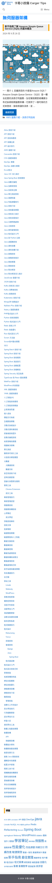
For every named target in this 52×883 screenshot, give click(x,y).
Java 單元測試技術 (11, 194)
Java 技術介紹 (9, 206)
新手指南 (14, 857)
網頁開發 (27, 862)
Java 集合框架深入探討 (13, 274)
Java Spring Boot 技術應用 (14, 178)
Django (10, 649)
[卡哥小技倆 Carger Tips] (7, 3)
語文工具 (9, 493)
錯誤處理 (31, 866)
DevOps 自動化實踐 (11, 166)
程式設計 (7, 629)
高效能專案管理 (10, 797)
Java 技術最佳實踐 (11, 210)
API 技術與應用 (10, 138)
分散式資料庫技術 (11, 429)
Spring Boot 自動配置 (12, 366)
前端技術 (9, 641)
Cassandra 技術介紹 (12, 154)
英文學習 (9, 517)
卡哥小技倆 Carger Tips (30, 3)
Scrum (20, 830)
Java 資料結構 (9, 246)
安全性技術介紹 (10, 473)
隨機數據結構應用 (11, 773)
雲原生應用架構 (10, 777)
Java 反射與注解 (10, 190)
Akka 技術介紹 (9, 130)
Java (9, 653)
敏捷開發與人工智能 (12, 537)
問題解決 (39, 835)
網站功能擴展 (9, 681)
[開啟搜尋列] (3, 9)
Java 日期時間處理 (11, 222)
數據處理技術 (9, 561)
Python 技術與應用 (11, 318)
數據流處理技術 (10, 553)
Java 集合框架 (9, 270)
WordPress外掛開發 (11, 385)
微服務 (39, 841)
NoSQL (13, 824)
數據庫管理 (8, 549)
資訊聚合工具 (9, 725)
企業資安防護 (9, 410)
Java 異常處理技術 (11, 230)
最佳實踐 (27, 857)
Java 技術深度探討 (11, 218)
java (38, 819)
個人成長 (7, 414)
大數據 (6, 461)
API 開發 (22, 820)
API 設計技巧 (9, 146)
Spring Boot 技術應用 (12, 358)
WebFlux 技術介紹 (11, 381)
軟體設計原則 (9, 745)
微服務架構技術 (10, 509)
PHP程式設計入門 (11, 314)
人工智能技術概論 (11, 406)
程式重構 (18, 862)
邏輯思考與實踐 (10, 761)
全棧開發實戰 (9, 421)
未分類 (6, 577)
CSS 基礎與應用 (10, 158)
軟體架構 (7, 733)
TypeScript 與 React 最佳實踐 (15, 378)
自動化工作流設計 (11, 705)
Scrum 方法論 (9, 338)
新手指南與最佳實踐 (12, 569)
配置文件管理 (9, 765)
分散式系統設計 (10, 425)
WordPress (10, 593)
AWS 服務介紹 (13, 117)
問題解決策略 (9, 445)
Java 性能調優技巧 (11, 202)
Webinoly (9, 589)
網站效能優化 (9, 685)
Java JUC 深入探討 (11, 174)
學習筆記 (21, 841)
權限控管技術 (9, 601)
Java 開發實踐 (9, 262)
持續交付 (40, 847)
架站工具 (7, 581)
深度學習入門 (9, 609)
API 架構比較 (9, 142)
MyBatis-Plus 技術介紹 (13, 306)
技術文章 (7, 525)
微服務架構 (10, 741)
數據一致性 (27, 852)
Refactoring (10, 633)
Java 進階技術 (9, 254)
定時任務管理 (9, 477)
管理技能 (7, 673)
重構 (15, 866)
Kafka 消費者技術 (11, 290)
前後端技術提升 (10, 433)
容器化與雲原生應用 (12, 481)
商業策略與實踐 (10, 441)
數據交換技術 (9, 541)
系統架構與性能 (10, 677)
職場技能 (7, 697)
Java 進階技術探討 (11, 258)
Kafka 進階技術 (10, 294)
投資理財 (7, 529)
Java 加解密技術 (10, 186)
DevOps (30, 819)
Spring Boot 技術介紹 (12, 354)
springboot (8, 835)
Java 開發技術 (9, 266)
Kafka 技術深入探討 (11, 286)
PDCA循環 (20, 824)
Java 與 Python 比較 (12, 238)
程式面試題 (10, 661)
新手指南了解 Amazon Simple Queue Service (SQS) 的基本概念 (24, 27)
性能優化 (18, 847)
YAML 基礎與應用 (11, 394)
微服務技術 (8, 505)
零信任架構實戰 (10, 785)
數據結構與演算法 (11, 557)
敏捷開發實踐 (9, 533)
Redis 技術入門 (10, 326)
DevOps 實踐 (9, 162)
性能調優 (30, 847)
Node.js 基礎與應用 (11, 310)
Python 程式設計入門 (12, 322)
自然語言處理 (8, 866)
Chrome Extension (13, 489)
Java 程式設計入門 (11, 234)
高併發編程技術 (10, 793)
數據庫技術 (8, 545)
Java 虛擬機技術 (10, 242)
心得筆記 (7, 513)
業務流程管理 (9, 597)
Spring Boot (13, 657)
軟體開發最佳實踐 (11, 749)
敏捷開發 (17, 852)
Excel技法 (8, 170)
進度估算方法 (9, 753)
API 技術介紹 (9, 134)
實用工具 (7, 485)
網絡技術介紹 (9, 693)
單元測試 (7, 449)
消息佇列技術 (28, 117)
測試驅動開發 (9, 613)
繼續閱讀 (9, 112)
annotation (14, 820)
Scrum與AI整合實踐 (11, 342)
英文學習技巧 (9, 709)
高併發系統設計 (10, 789)
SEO (6, 346)
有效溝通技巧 (9, 573)
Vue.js (8, 637)
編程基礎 (35, 862)
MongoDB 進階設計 (11, 302)
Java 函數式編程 (10, 182)
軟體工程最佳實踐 (11, 729)
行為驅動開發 (9, 713)
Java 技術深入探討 (11, 214)
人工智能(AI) (9, 398)
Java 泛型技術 (9, 226)
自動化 (43, 862)
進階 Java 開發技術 (11, 757)
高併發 (39, 866)
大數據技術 (10, 465)
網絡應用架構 (9, 689)
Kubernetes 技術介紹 (12, 298)
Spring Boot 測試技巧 (12, 362)
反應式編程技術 (10, 437)
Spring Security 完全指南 (13, 374)
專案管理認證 (9, 501)
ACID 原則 (7, 820)
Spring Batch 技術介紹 (12, 350)
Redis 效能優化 (10, 330)
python (27, 824)
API (7, 737)
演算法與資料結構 (11, 617)
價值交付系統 (9, 417)
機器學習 (37, 858)
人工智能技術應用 (11, 402)
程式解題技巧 (9, 625)
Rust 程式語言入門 (11, 334)
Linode (8, 585)
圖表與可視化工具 (11, 453)
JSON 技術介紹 (10, 282)
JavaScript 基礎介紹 (12, 278)
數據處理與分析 (10, 565)
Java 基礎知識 (9, 198)
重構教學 (22, 866)
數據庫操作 (37, 852)
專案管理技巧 (9, 497)
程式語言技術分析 (11, 669)
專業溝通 (32, 841)
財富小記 (7, 721)
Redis (33, 824)
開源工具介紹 (9, 769)
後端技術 (9, 645)
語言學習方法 (9, 717)
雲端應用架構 (9, 781)
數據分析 (9, 469)
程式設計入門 (9, 665)
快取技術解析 (9, 521)
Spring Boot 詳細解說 (12, 370)
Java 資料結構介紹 (11, 250)
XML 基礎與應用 (10, 389)
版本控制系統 (9, 621)
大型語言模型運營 (11, 457)
